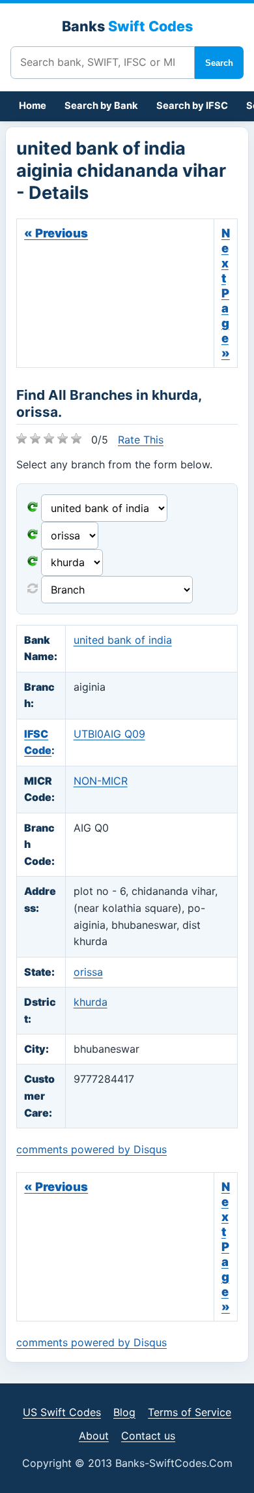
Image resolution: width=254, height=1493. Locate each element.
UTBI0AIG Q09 (109, 733)
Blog (124, 1412)
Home (32, 106)
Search (219, 63)
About (94, 1435)
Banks (127, 26)
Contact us (148, 1435)
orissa (88, 971)
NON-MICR (101, 780)
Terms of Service (189, 1412)
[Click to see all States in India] (32, 562)
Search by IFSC (192, 106)
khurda (90, 1001)
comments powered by (91, 1149)
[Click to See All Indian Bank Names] (32, 508)
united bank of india (123, 639)
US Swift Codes (62, 1412)
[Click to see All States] (32, 535)
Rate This (140, 439)
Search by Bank (101, 106)
